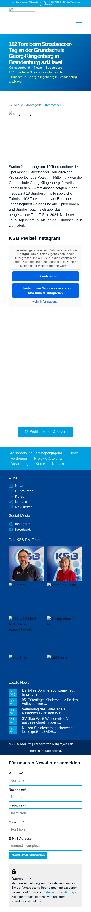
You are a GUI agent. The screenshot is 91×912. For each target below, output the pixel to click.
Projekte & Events (48, 458)
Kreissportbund (19, 67)
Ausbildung (19, 464)
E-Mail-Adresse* (21, 838)
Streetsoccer (54, 67)
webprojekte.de (63, 744)
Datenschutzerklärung (58, 892)
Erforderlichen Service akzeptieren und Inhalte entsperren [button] (45, 290)
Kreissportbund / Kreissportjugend (35, 453)
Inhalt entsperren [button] (46, 276)
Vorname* (16, 773)
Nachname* (17, 789)
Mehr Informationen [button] (45, 301)
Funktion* (16, 822)
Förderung (19, 458)
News (38, 67)
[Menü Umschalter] (79, 20)
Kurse (40, 464)
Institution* (17, 806)
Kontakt (58, 464)
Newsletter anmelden (28, 855)
